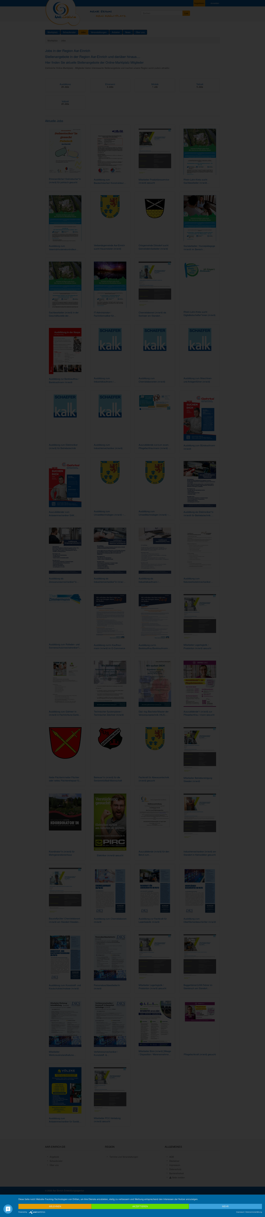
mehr (225, 1206)
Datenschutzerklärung (254, 1212)
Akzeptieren (140, 1206)
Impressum (240, 1212)
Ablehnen (55, 1206)
